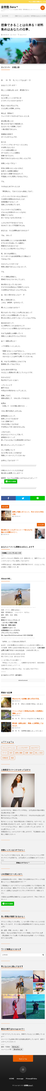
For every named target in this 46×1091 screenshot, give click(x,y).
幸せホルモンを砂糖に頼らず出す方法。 (26, 699)
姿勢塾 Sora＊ (10, 7)
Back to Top (23, 1059)
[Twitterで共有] (23, 498)
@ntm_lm (15, 1047)
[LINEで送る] (37, 498)
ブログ (14, 34)
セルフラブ (23, 34)
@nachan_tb (18, 1049)
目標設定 (5, 758)
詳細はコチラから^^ (23, 863)
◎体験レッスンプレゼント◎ (11, 553)
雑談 (12, 758)
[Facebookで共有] (8, 498)
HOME (11, 1078)
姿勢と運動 (18, 753)
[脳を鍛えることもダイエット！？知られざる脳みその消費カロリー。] (40, 534)
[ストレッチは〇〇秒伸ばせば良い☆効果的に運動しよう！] (6, 715)
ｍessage (20, 1078)
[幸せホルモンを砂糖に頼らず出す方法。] (6, 702)
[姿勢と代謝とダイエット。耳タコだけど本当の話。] (6, 516)
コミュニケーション (8, 748)
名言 (10, 753)
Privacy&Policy (31, 1078)
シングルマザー (23, 748)
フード (4, 753)
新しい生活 (39, 753)
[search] (43, 954)
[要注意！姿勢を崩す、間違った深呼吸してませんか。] (6, 727)
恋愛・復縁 (28, 753)
